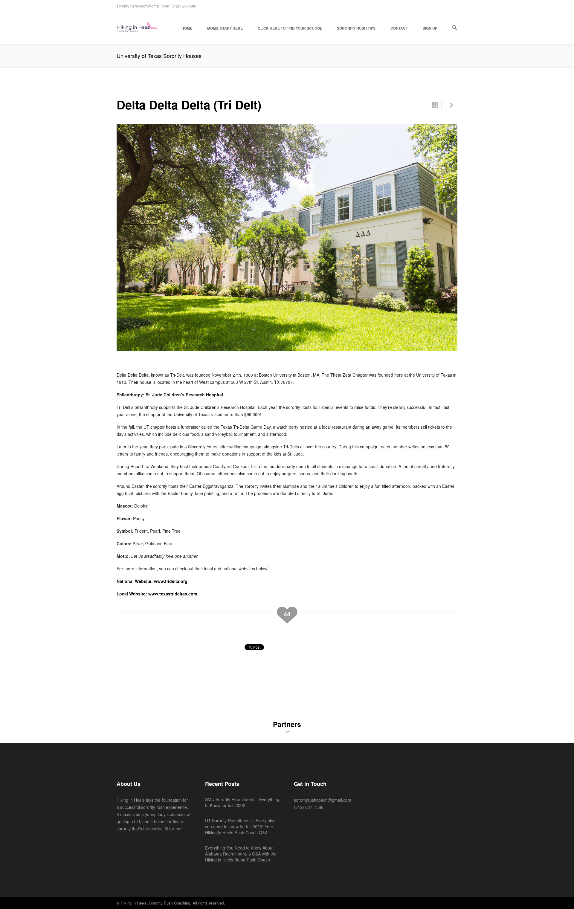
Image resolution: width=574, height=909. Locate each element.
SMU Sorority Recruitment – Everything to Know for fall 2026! (242, 802)
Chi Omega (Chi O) (451, 105)
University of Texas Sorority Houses (435, 105)
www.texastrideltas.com (172, 594)
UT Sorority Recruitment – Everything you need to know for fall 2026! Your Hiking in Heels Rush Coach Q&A (240, 826)
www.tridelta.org (170, 581)
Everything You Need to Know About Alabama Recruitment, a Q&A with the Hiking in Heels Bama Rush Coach (241, 854)
